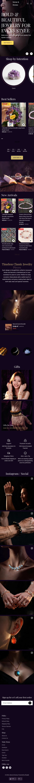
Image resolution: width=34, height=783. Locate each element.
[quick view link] (23, 124)
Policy (4, 716)
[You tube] (10, 767)
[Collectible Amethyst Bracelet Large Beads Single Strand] (14, 114)
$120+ (23, 396)
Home (3, 745)
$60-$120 (18, 396)
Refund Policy (5, 721)
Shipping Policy (6, 724)
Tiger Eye (4, 755)
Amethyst (4, 747)
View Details (15, 330)
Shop (3, 733)
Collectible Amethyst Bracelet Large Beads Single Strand (13, 129)
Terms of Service (6, 726)
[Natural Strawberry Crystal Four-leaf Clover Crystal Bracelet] (25, 235)
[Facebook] (3, 767)
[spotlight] (16, 301)
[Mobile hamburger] (3, 3)
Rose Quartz (5, 750)
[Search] (27, 3)
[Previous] (27, 53)
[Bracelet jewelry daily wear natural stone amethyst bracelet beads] (8, 235)
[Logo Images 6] (17, 351)
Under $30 (6, 396)
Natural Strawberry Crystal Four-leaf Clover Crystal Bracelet (25, 245)
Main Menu (6, 742)
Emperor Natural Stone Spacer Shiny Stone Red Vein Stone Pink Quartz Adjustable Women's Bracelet (25, 218)
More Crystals (5, 760)
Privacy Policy (5, 718)
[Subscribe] (29, 702)
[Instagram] (6, 767)
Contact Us (5, 738)
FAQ (3, 729)
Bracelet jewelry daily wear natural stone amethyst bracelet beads (8, 245)
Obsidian (4, 757)
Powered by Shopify (23, 775)
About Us (4, 735)
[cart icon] (31, 3)
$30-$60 (12, 396)
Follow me (5, 764)
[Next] (31, 53)
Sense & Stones (14, 775)
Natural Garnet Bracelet (19, 324)
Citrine (3, 752)
